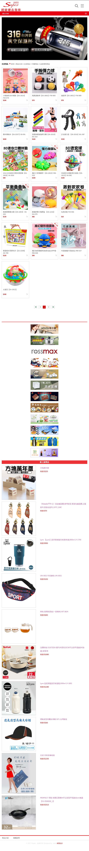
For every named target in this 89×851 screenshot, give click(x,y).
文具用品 (27, 64)
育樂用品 (35, 64)
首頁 (12, 64)
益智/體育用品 (45, 64)
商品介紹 (19, 64)
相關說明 (16, 838)
